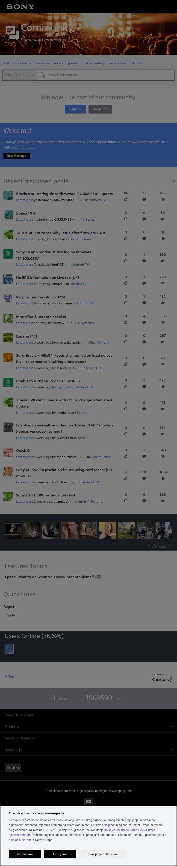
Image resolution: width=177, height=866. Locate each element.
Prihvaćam (25, 854)
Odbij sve (60, 854)
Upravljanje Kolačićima (102, 854)
